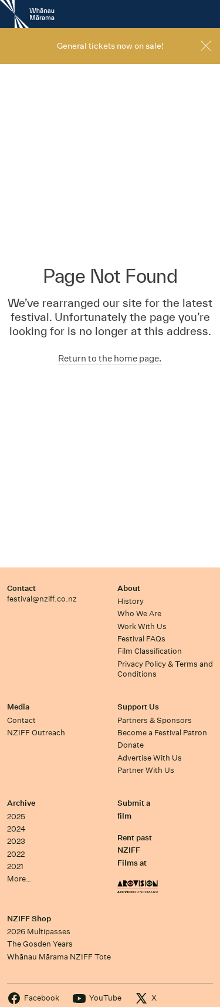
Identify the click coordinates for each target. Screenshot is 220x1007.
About (128, 588)
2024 (16, 829)
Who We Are (139, 614)
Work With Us (142, 626)
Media (18, 707)
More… (19, 879)
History (130, 601)
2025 (16, 817)
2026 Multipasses (38, 932)
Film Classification (149, 651)
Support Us (138, 707)
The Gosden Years (40, 944)
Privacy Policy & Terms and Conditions (165, 669)
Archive (21, 803)
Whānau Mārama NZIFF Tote (59, 957)
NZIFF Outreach (36, 733)
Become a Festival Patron (162, 733)
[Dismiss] (206, 45)
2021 (15, 866)
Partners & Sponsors (154, 720)
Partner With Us (145, 770)
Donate (130, 745)
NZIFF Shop (29, 919)
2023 (16, 841)
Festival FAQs (141, 639)
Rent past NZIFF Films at (134, 850)
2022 (16, 854)
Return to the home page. (110, 358)
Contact (21, 588)
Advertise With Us (149, 758)
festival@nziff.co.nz (42, 599)
